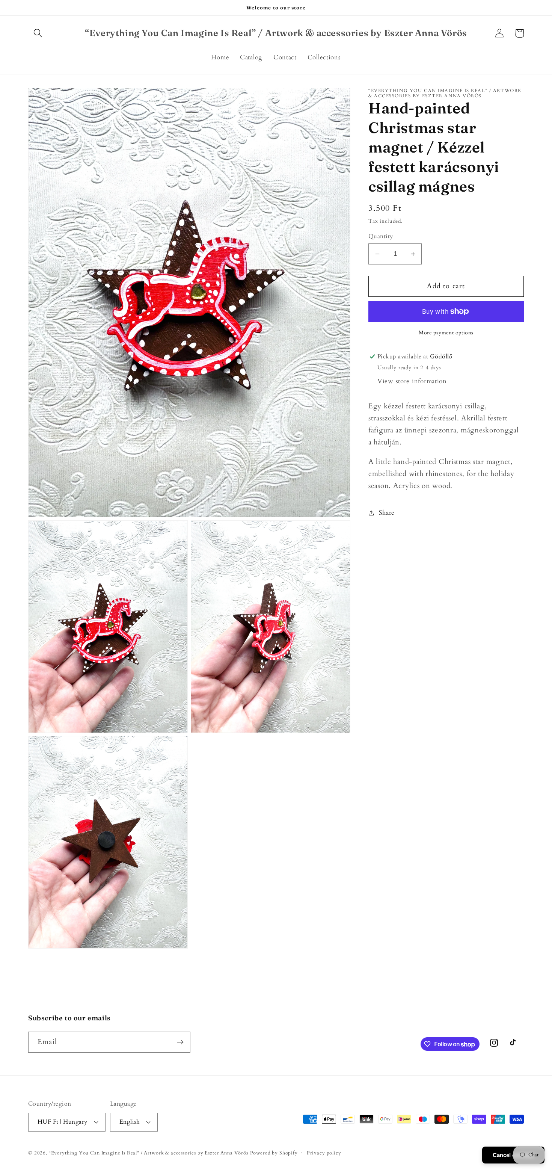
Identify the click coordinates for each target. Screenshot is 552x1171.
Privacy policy (324, 1153)
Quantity (380, 236)
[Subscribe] (180, 1042)
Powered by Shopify (274, 1153)
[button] (38, 33)
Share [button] (387, 512)
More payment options (446, 332)
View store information (412, 381)
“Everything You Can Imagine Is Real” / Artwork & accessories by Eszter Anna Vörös (148, 1153)
